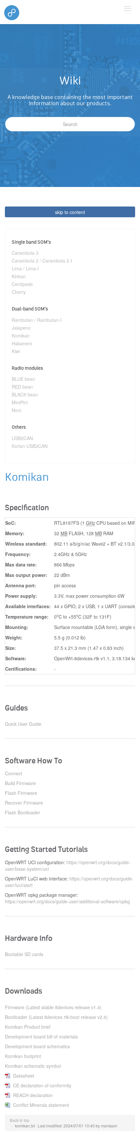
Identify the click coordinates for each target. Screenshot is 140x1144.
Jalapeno (21, 327)
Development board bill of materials (41, 1036)
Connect (13, 773)
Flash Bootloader (22, 812)
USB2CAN (22, 438)
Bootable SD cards (24, 954)
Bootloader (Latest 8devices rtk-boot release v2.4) (56, 1017)
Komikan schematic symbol (33, 1066)
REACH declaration (33, 1095)
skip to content (70, 212)
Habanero (22, 343)
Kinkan (19, 276)
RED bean (22, 386)
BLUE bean (23, 379)
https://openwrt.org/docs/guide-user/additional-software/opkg (67, 901)
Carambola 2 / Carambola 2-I (42, 260)
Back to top (19, 1120)
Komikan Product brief (27, 1026)
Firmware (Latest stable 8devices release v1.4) (53, 1007)
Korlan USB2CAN (30, 446)
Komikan (21, 335)
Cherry (19, 292)
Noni (16, 410)
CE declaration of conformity (42, 1085)
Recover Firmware (24, 802)
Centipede (22, 284)
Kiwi (16, 351)
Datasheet (23, 1075)
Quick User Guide (23, 724)
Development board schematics (37, 1046)
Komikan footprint (23, 1056)
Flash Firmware (21, 793)
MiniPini (20, 402)
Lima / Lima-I (25, 268)
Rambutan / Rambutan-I (37, 320)
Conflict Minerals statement (41, 1105)
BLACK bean (25, 394)
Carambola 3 (25, 253)
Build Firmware (20, 783)
